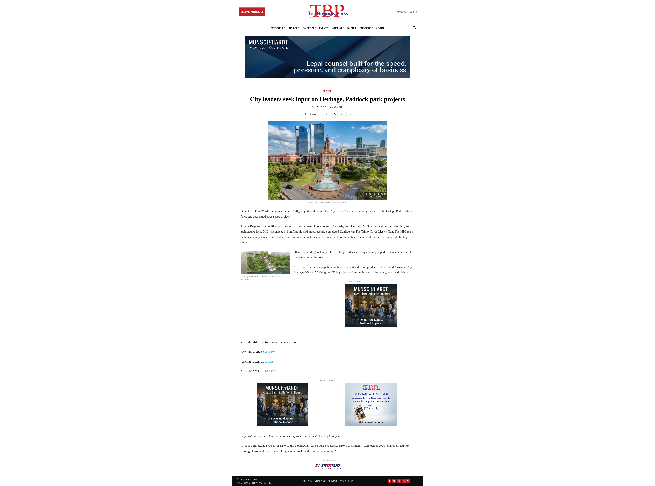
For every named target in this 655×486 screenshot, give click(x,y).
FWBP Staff (320, 106)
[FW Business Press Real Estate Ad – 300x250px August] (371, 305)
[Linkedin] (399, 481)
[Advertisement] (282, 308)
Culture (327, 91)
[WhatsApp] (349, 114)
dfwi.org (323, 436)
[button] (413, 28)
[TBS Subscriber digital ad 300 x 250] (371, 404)
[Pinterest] (342, 114)
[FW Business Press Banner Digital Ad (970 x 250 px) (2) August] (327, 57)
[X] (334, 114)
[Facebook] (326, 114)
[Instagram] (394, 481)
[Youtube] (408, 481)
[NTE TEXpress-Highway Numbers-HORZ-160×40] (327, 466)
